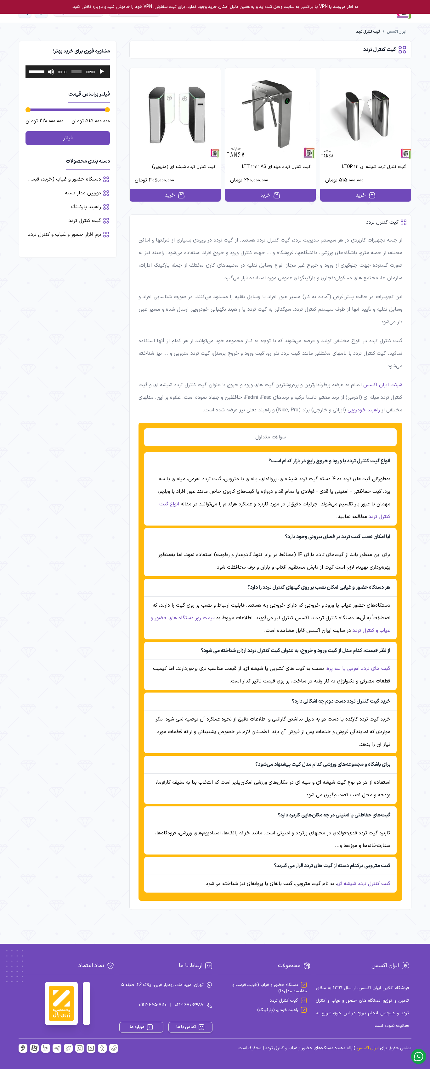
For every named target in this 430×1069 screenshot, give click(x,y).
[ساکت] (51, 72)
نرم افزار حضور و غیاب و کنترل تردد (64, 234)
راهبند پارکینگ (86, 207)
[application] (67, 71)
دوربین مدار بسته (83, 193)
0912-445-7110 (153, 1005)
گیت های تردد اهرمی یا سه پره (358, 668)
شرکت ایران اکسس (382, 385)
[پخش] (102, 72)
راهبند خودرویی (364, 410)
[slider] (37, 71)
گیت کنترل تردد (85, 221)
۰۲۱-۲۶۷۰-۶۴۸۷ (189, 1005)
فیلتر (68, 138)
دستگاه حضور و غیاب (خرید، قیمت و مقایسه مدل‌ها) (269, 988)
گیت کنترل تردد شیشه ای (363, 884)
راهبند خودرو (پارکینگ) (277, 1010)
